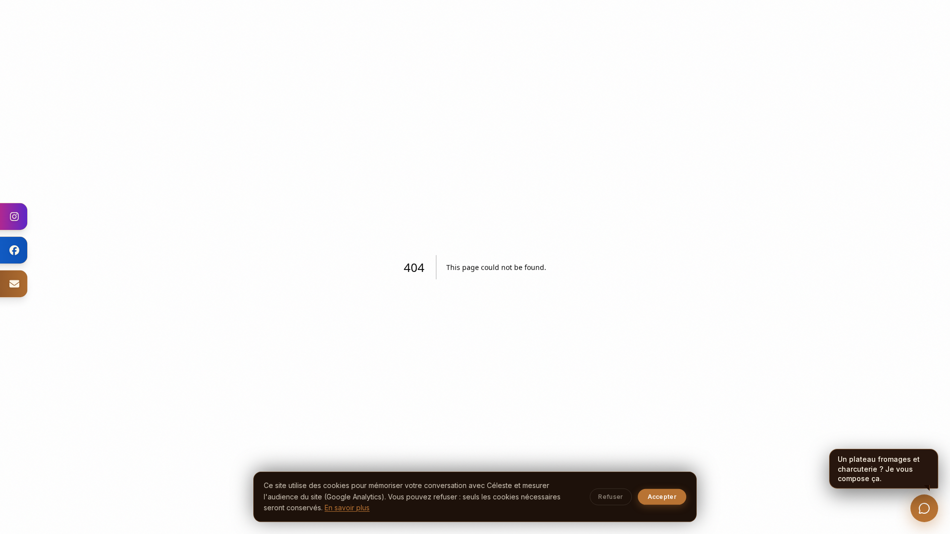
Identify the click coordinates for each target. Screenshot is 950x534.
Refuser (610, 496)
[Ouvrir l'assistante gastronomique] (924, 508)
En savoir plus (347, 507)
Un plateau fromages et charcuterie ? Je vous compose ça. (879, 469)
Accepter (662, 496)
